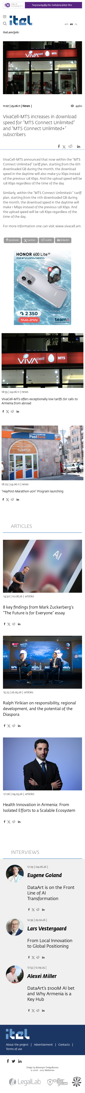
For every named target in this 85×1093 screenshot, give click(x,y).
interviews (25, 852)
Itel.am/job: (11, 32)
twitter (31, 240)
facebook (13, 240)
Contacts (64, 1044)
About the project (17, 1044)
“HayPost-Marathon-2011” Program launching (32, 491)
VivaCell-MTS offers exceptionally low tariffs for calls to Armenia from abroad (40, 401)
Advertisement (44, 1044)
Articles (29, 596)
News (26, 106)
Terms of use (14, 1049)
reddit (48, 240)
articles (21, 526)
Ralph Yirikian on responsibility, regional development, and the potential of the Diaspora (39, 709)
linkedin (64, 240)
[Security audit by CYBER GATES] (57, 1082)
